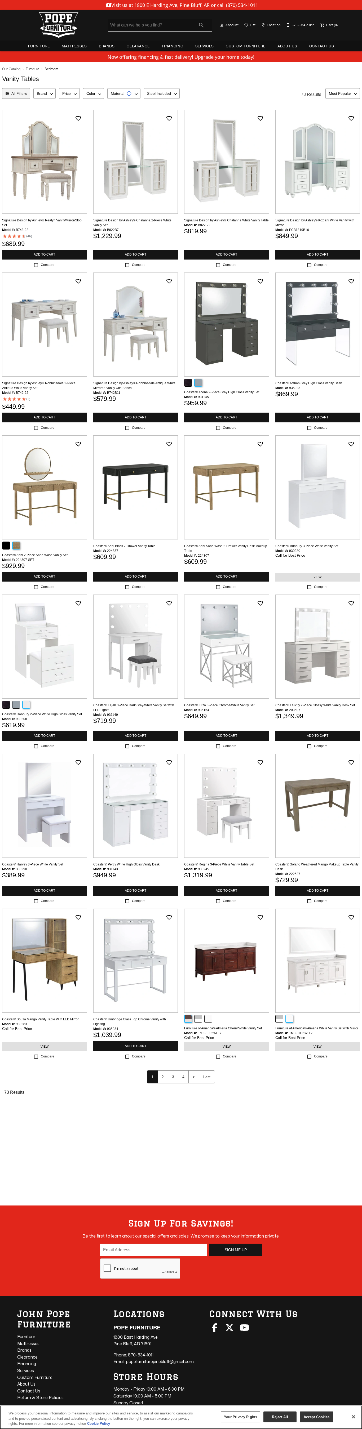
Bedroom (51, 69)
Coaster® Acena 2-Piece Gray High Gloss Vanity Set (221, 392)
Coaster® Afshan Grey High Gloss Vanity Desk (308, 383)
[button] (222, 25)
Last (206, 1077)
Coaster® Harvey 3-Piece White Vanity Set (32, 864)
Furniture (39, 46)
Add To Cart (44, 254)
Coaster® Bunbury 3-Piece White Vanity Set (306, 546)
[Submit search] (201, 25)
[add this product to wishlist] (78, 118)
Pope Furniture (136, 1327)
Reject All (280, 1417)
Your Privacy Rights (240, 1417)
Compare (47, 265)
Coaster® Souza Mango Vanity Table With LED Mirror (40, 1019)
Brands (107, 46)
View (317, 577)
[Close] (353, 1417)
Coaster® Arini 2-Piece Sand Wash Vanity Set (35, 555)
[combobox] (44, 93)
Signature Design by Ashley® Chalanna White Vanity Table (226, 220)
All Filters (19, 93)
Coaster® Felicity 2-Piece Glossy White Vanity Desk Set (315, 705)
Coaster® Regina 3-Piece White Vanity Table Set (219, 864)
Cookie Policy (98, 1424)
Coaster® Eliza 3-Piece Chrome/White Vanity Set (219, 705)
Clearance (138, 46)
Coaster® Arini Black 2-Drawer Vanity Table (124, 546)
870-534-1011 (140, 1355)
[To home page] (59, 25)
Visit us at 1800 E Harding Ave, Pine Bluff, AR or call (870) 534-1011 (184, 5)
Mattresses (74, 46)
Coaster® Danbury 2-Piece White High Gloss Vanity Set (42, 714)
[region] (181, 1417)
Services (204, 46)
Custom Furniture (245, 46)
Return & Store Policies (40, 1397)
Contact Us (321, 46)
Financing (172, 46)
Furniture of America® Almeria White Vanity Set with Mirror (316, 1028)
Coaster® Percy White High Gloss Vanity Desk (126, 864)
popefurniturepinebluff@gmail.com (160, 1361)
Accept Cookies (317, 1417)
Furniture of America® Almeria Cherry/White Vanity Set (223, 1028)
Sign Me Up (236, 1250)
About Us (287, 46)
